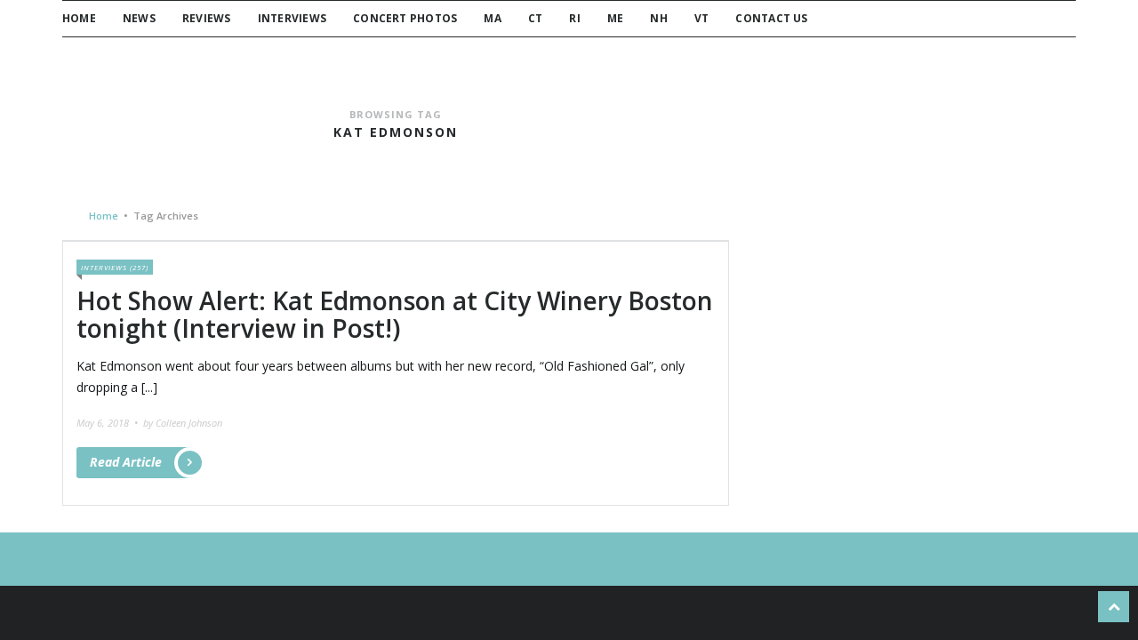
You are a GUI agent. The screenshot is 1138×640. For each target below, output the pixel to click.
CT (535, 18)
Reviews (206, 18)
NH (658, 18)
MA (492, 18)
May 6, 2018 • (108, 422)
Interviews (292, 18)
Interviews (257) (114, 267)
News (139, 18)
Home (79, 18)
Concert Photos (405, 18)
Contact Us (771, 18)
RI (574, 18)
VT (701, 18)
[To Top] (1113, 606)
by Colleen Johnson (182, 422)
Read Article (126, 461)
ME (615, 18)
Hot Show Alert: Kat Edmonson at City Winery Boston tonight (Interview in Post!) (394, 314)
